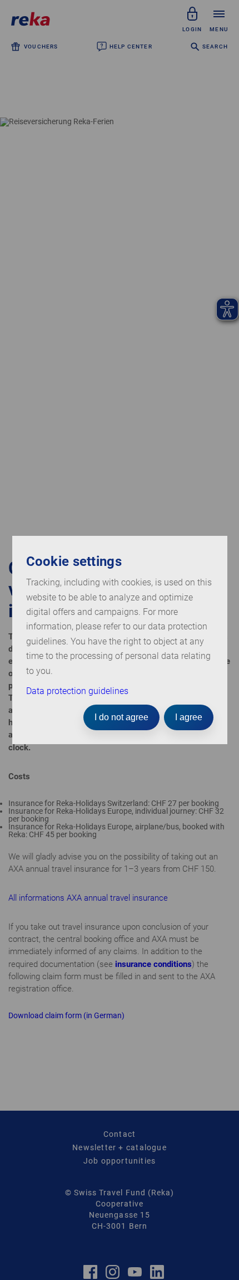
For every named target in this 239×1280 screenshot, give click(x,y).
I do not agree (121, 717)
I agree (188, 717)
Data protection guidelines (77, 691)
